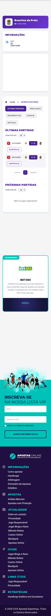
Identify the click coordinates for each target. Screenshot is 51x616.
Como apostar (15, 471)
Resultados (35, 109)
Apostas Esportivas (29, 608)
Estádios (12, 488)
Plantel (31, 116)
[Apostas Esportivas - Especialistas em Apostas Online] (25, 456)
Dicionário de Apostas (19, 484)
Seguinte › (33, 172)
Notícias (12, 123)
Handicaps (13, 475)
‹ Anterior (17, 172)
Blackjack (13, 538)
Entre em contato (17, 514)
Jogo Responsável (17, 522)
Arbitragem (14, 479)
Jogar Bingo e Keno (18, 526)
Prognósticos (14, 116)
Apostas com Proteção (20, 503)
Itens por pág (10, 135)
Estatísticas (14, 150)
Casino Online (15, 534)
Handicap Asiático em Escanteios (25, 596)
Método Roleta (16, 530)
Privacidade (14, 518)
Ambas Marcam (16, 499)
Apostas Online (16, 542)
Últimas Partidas (16, 109)
